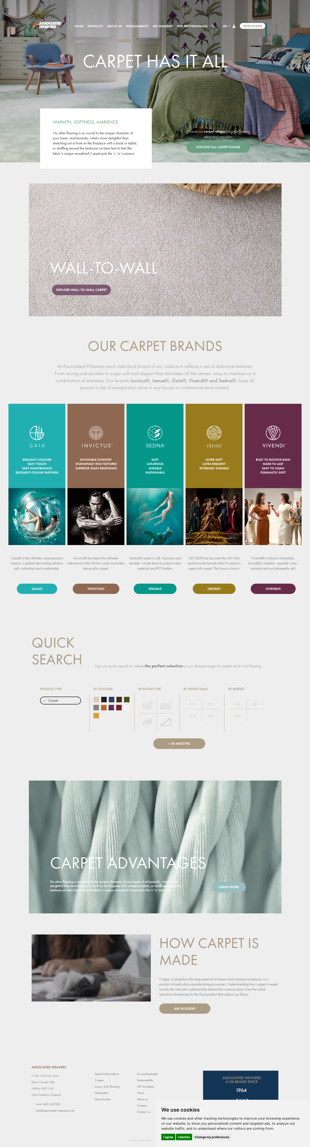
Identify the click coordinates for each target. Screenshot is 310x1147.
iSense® (214, 589)
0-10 (192, 704)
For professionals (192, 26)
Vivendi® (273, 589)
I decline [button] (184, 1137)
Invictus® (96, 589)
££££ (237, 716)
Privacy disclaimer (140, 1140)
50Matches (180, 743)
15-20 (192, 716)
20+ (210, 716)
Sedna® (155, 589)
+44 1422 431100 (48, 1104)
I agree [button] (168, 1137)
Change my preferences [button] (212, 1137)
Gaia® (37, 589)
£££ (255, 704)
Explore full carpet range (218, 147)
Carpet (53, 700)
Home (78, 26)
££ (237, 704)
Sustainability (137, 26)
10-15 (210, 704)
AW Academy (163, 26)
